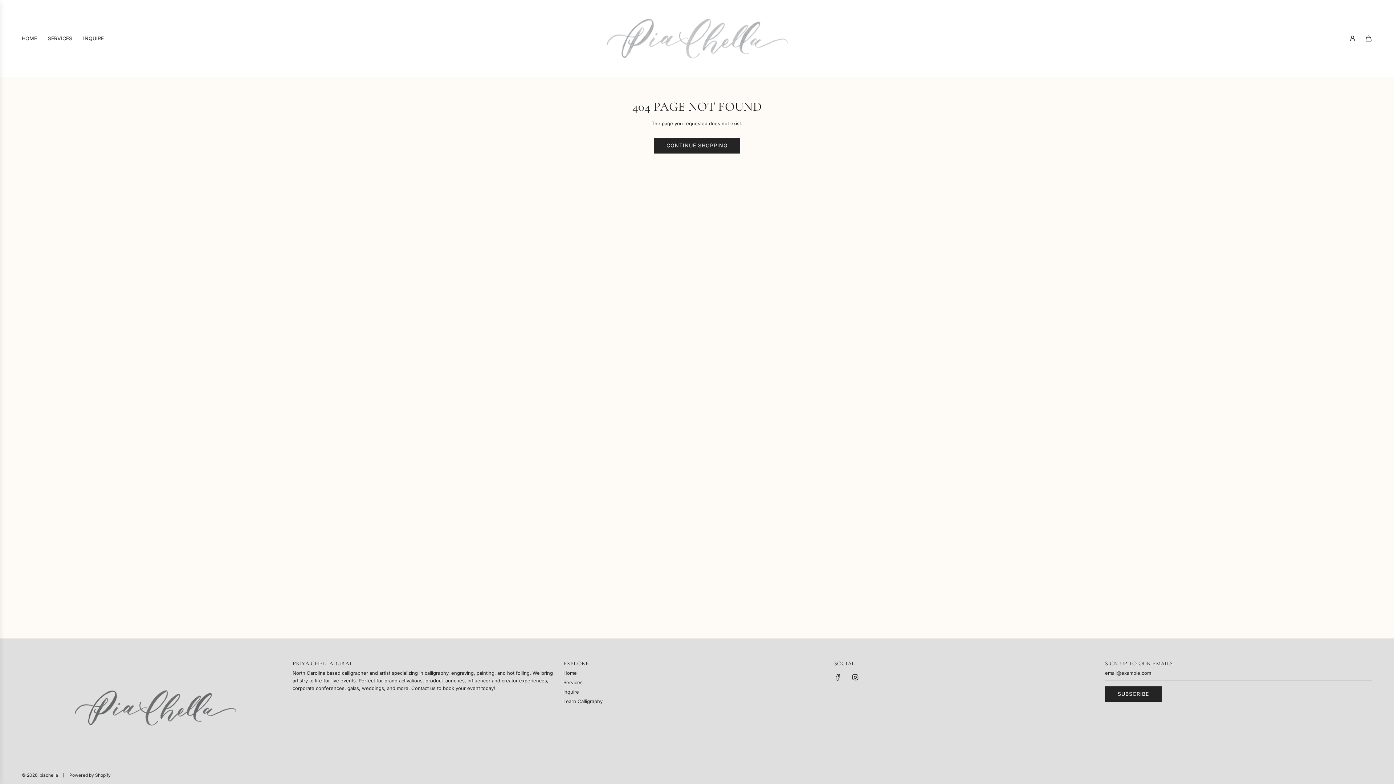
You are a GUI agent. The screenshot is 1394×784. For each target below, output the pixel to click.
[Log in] (1353, 38)
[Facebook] (838, 677)
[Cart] (1369, 38)
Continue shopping (697, 145)
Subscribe (1133, 694)
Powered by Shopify (90, 775)
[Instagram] (855, 677)
